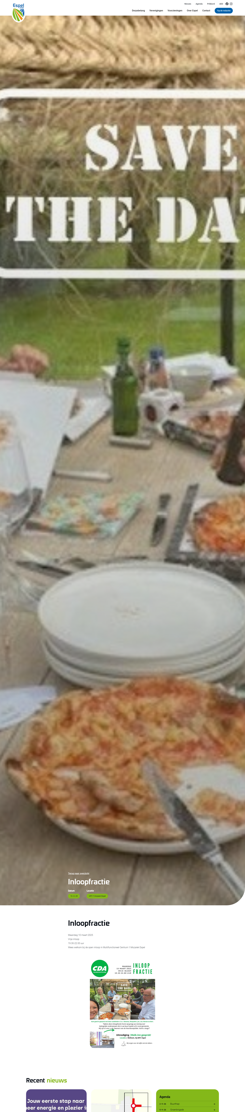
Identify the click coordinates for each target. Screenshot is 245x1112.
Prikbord (211, 4)
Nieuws (187, 4)
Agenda (199, 4)
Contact (206, 10)
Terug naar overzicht (78, 873)
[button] (138, 10)
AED (221, 4)
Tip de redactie (224, 11)
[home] (18, 8)
